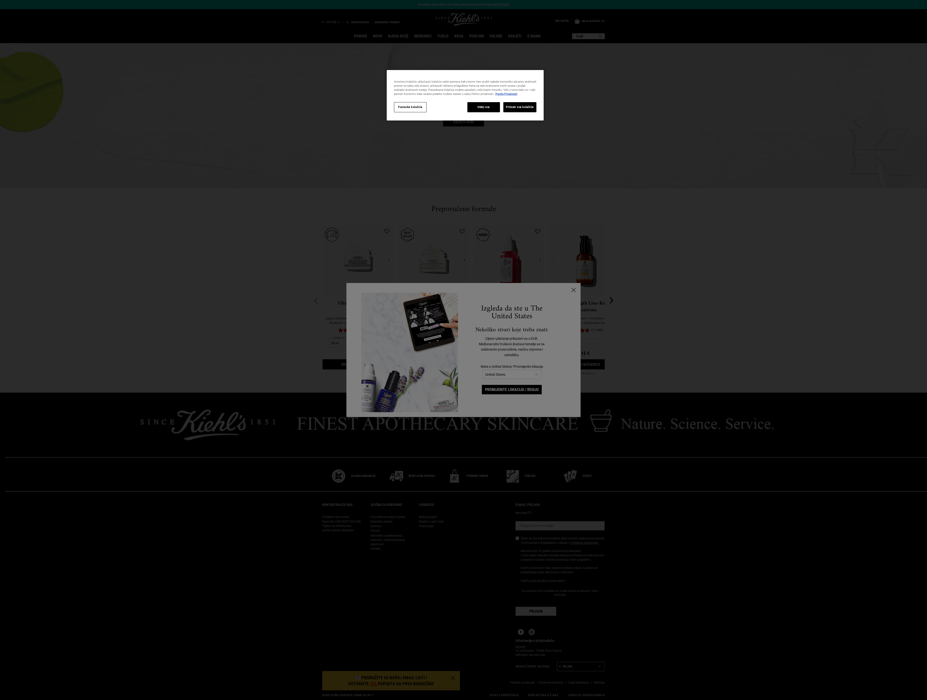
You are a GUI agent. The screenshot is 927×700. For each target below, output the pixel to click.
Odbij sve (484, 107)
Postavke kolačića (410, 107)
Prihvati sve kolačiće (520, 107)
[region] (465, 95)
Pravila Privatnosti (506, 94)
